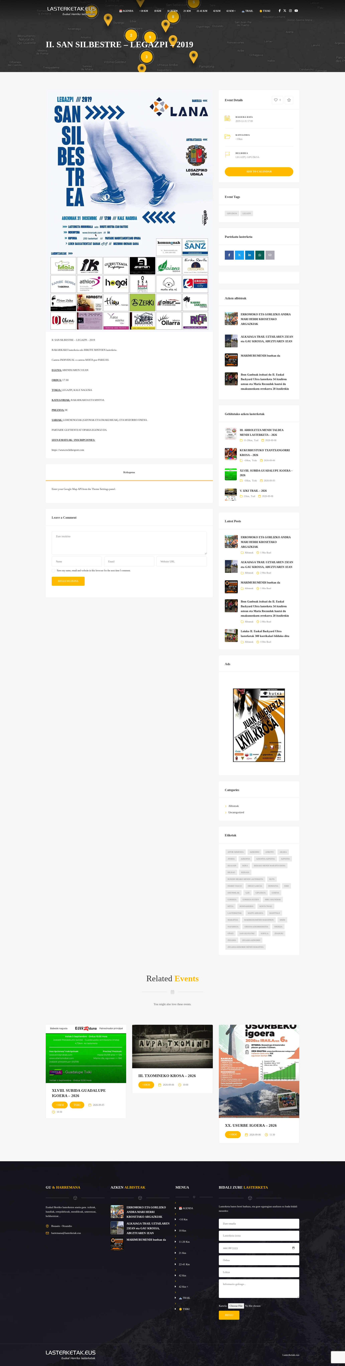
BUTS (272, 879)
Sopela (264, 933)
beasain (232, 866)
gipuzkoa (261, 893)
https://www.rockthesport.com (68, 449)
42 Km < (231, 11)
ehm (286, 886)
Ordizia (278, 927)
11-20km (248, 440)
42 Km (216, 11)
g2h (247, 893)
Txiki (254, 460)
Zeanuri (279, 933)
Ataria (231, 859)
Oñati (230, 933)
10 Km (157, 11)
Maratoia (233, 920)
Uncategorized (236, 812)
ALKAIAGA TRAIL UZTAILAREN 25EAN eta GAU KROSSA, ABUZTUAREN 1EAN (148, 1228)
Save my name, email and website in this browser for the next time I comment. (94, 570)
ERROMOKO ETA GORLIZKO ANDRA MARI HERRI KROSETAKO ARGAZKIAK (265, 319)
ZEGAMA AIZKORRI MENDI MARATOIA (246, 947)
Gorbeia (232, 899)
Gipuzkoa (232, 213)
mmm (282, 920)
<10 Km (143, 11)
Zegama (232, 940)
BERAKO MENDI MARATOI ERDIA (269, 866)
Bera (245, 866)
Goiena (275, 893)
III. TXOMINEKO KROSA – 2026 (167, 1076)
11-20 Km (172, 11)
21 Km (187, 11)
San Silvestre (247, 933)
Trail (256, 440)
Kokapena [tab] (129, 472)
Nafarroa (233, 927)
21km (246, 496)
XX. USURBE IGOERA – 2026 (251, 1125)
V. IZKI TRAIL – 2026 (253, 490)
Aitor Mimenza (236, 852)
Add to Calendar (259, 171)
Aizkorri (254, 852)
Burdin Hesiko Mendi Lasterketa (245, 879)
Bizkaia (245, 872)
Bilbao (231, 872)
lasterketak (235, 913)
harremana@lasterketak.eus (66, 1232)
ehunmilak (233, 893)
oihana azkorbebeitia (256, 927)
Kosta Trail (266, 906)
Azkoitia (245, 859)
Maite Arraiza (255, 913)
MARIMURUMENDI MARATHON (259, 920)
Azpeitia (285, 859)
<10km (239, 139)
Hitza (230, 906)
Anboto (269, 852)
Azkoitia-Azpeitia (265, 859)
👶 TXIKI (264, 11)
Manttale (274, 913)
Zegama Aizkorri (251, 940)
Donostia (273, 886)
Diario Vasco (235, 886)
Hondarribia (246, 906)
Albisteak (249, 552)
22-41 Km (202, 11)
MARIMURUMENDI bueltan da (260, 355)
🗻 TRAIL (247, 11)
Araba (283, 852)
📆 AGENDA (126, 11)
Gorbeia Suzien (251, 899)
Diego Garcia (255, 886)
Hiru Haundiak (273, 899)
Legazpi (247, 213)
